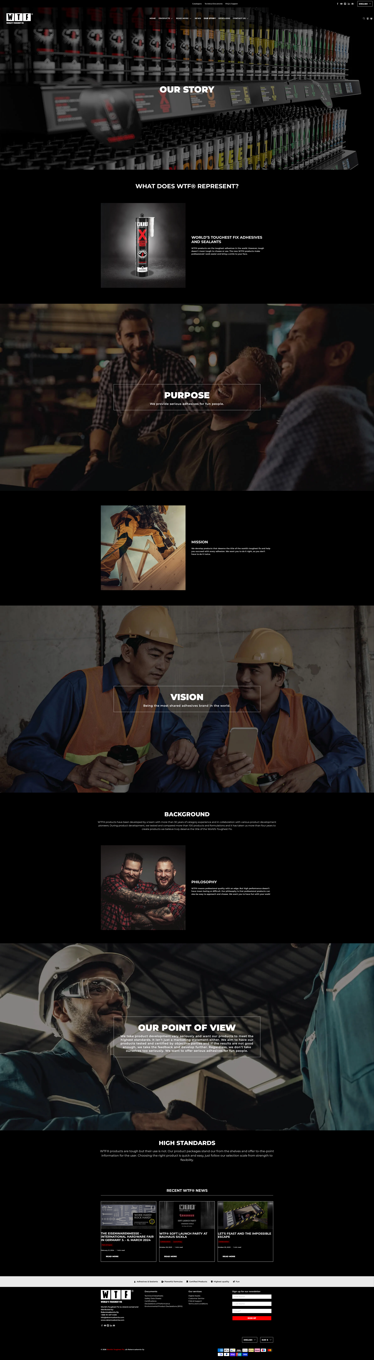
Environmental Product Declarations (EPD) (163, 1306)
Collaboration (165, 1241)
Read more (182, 18)
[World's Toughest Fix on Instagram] (345, 4)
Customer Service (196, 1298)
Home (153, 18)
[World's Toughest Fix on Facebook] (337, 4)
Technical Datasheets (154, 1296)
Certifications (150, 1301)
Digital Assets (194, 1296)
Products (164, 18)
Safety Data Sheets (153, 1298)
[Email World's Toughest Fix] (352, 4)
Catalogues (197, 4)
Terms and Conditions (198, 1304)
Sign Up (252, 1318)
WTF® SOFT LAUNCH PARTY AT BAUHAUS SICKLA (183, 1235)
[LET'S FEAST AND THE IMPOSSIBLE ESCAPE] (245, 1215)
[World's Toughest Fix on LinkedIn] (349, 4)
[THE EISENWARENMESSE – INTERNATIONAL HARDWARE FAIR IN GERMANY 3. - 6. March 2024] (128, 1215)
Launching (177, 1241)
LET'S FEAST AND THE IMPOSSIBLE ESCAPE (244, 1235)
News (198, 18)
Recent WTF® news (187, 1190)
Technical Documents (214, 4)
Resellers (224, 18)
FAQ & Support (231, 4)
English (363, 4)
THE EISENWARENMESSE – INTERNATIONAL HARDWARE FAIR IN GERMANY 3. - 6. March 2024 (127, 1237)
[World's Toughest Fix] (19, 18)
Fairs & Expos (107, 1245)
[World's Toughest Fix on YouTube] (341, 4)
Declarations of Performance (157, 1304)
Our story (210, 18)
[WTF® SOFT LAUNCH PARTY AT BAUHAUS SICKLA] (187, 1215)
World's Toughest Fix (115, 1349)
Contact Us (239, 18)
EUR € (265, 1340)
